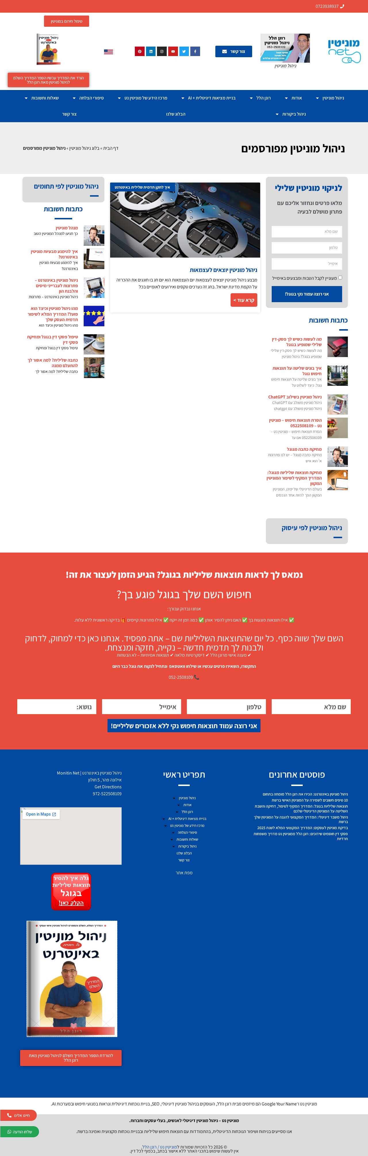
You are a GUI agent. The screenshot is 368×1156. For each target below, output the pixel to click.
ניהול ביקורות (294, 114)
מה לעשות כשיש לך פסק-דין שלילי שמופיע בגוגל (297, 342)
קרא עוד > (243, 300)
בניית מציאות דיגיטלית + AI (212, 98)
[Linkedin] (151, 51)
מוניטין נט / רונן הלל (159, 1147)
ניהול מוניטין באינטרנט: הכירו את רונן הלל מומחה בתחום (305, 794)
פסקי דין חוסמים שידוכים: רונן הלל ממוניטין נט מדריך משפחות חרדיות (301, 836)
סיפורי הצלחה (91, 98)
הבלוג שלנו (175, 114)
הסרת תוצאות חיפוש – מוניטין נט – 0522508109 (295, 423)
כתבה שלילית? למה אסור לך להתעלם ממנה (53, 363)
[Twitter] (184, 51)
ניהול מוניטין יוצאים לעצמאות (223, 270)
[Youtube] (173, 51)
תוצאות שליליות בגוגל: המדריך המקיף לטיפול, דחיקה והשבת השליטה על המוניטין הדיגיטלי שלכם (301, 809)
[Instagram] (162, 51)
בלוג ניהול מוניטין (84, 148)
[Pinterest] (140, 51)
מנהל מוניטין (67, 228)
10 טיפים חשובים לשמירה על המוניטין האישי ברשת (310, 800)
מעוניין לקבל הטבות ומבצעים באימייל (304, 278)
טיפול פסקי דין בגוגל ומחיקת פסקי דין (52, 339)
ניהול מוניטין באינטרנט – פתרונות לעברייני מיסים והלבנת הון (56, 285)
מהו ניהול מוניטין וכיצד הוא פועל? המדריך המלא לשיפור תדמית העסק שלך (53, 313)
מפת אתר (184, 873)
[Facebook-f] (195, 51)
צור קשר (69, 114)
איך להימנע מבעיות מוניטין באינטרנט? (54, 254)
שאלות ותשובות (45, 98)
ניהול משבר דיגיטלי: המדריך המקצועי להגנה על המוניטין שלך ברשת (301, 819)
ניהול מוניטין (333, 98)
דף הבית (110, 148)
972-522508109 (107, 794)
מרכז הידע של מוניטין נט (145, 98)
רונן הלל (263, 98)
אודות (297, 98)
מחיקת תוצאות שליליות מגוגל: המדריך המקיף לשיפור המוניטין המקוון (294, 477)
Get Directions (108, 787)
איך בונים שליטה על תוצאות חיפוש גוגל (297, 371)
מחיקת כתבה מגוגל (304, 449)
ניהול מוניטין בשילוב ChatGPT (295, 397)
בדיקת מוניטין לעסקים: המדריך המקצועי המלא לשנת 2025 (302, 827)
